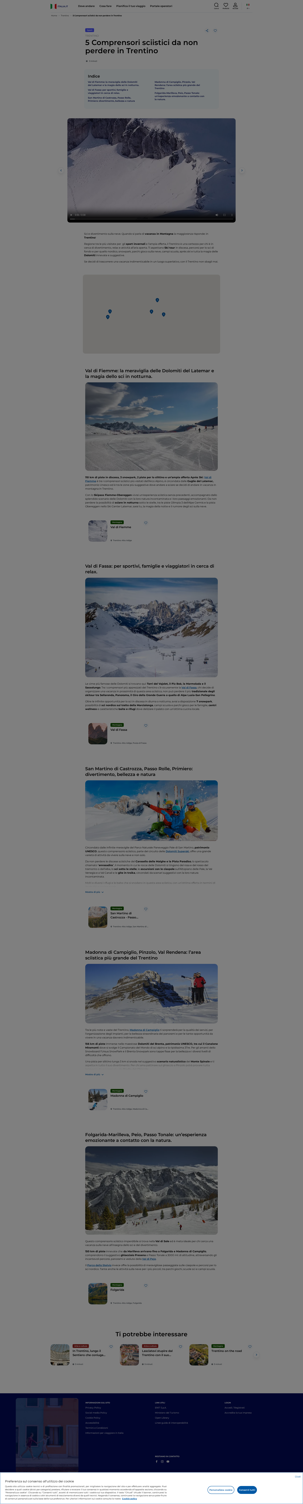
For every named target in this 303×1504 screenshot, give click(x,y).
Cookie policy (129, 1498)
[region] (151, 1488)
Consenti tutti (247, 1490)
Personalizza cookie (220, 1490)
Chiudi (298, 1476)
